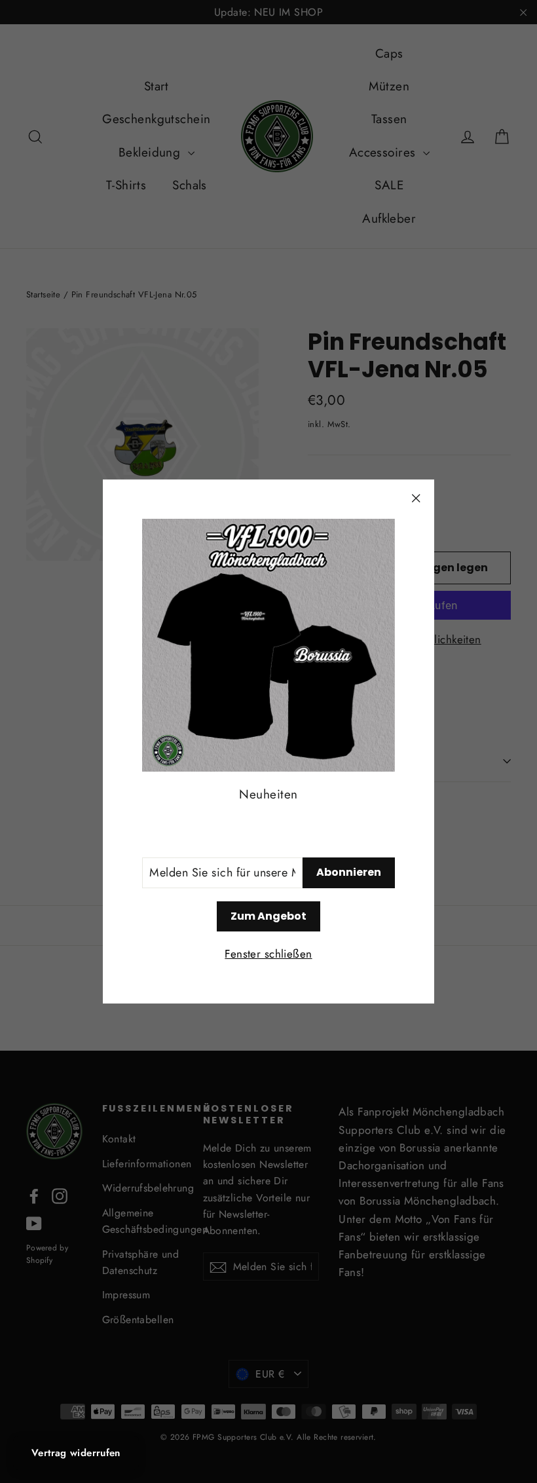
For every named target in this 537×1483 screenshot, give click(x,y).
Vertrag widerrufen (75, 1453)
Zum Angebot (268, 916)
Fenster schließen (268, 954)
